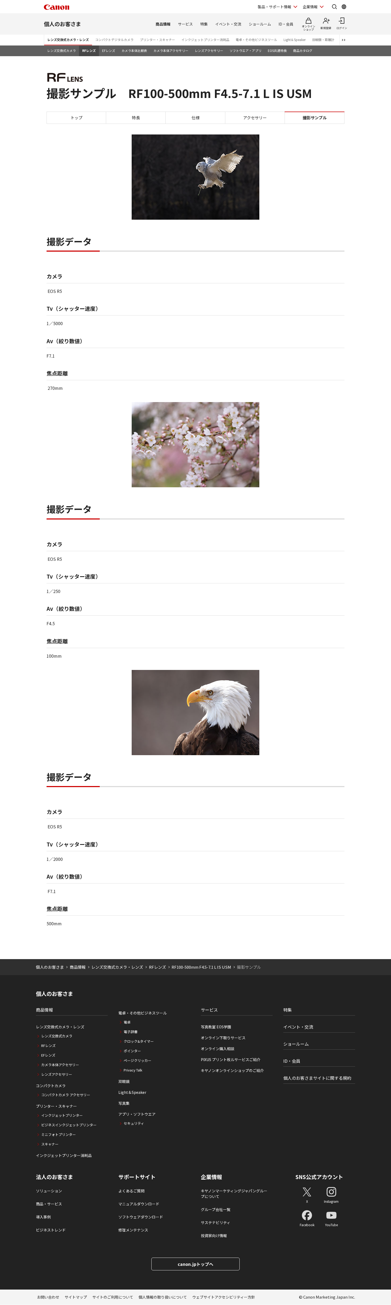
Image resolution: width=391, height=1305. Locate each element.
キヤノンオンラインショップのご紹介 (232, 1070)
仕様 (195, 117)
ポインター (132, 1050)
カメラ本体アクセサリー (170, 50)
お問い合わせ (48, 1297)
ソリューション (49, 1190)
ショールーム (260, 24)
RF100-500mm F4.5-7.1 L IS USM (201, 967)
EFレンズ (108, 50)
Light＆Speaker (295, 39)
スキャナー (50, 1144)
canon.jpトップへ (195, 1264)
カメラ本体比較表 (134, 50)
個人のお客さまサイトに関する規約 (317, 1078)
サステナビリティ (215, 1222)
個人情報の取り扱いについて (163, 1297)
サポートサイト (137, 1177)
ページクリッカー (137, 1060)
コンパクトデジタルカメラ (114, 39)
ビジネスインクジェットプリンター (69, 1124)
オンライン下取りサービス (223, 1037)
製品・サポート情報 (274, 6)
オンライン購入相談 (217, 1048)
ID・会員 (285, 24)
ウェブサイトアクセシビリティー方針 (223, 1297)
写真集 (124, 1103)
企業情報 (310, 6)
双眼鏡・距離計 (323, 39)
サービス (185, 24)
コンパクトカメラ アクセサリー (65, 1094)
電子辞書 (131, 1031)
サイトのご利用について (112, 1297)
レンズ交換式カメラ (61, 50)
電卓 (127, 1022)
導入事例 (43, 1217)
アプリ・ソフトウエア (137, 1114)
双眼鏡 (124, 1081)
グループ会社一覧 (215, 1209)
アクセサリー (255, 117)
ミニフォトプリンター (58, 1134)
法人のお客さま (54, 1177)
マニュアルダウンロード (138, 1203)
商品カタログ (302, 50)
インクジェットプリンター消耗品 (205, 39)
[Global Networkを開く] (344, 6)
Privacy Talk (133, 1070)
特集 (204, 24)
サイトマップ (76, 1297)
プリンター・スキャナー (157, 39)
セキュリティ (134, 1123)
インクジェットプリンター (62, 1115)
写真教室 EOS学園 (216, 1026)
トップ (76, 117)
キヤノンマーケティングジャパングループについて (234, 1193)
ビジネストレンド (51, 1230)
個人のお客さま (62, 24)
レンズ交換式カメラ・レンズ (68, 39)
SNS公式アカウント (319, 1177)
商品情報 (163, 24)
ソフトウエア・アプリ (245, 50)
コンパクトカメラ (51, 1085)
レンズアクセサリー (209, 50)
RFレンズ (89, 50)
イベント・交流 (228, 24)
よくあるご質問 (131, 1190)
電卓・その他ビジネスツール (256, 39)
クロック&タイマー (139, 1041)
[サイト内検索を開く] (334, 6)
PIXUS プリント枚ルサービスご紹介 (230, 1059)
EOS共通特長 (277, 50)
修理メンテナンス (133, 1230)
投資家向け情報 (214, 1235)
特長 (136, 117)
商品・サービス (49, 1203)
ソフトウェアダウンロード (140, 1217)
